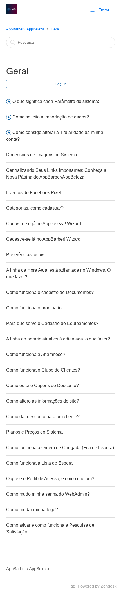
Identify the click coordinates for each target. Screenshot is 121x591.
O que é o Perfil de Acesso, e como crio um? (50, 478)
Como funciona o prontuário (34, 308)
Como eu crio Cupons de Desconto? (42, 385)
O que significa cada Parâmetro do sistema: (55, 101)
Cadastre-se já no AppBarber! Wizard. (44, 239)
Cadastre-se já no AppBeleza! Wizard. (44, 223)
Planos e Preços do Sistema (34, 432)
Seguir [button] (60, 84)
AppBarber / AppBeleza (25, 29)
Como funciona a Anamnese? (35, 354)
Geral (55, 29)
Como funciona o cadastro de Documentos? (50, 292)
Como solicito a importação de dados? (50, 117)
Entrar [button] (103, 10)
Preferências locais (25, 254)
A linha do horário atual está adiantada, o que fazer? (58, 339)
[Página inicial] (11, 12)
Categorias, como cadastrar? (35, 208)
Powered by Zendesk (97, 586)
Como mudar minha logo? (32, 509)
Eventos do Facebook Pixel (33, 192)
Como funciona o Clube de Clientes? (43, 370)
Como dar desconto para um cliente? (43, 416)
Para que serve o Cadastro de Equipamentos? (52, 323)
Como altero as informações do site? (42, 401)
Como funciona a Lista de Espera (39, 463)
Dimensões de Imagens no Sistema (41, 154)
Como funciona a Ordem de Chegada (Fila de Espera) (60, 447)
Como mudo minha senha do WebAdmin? (48, 494)
